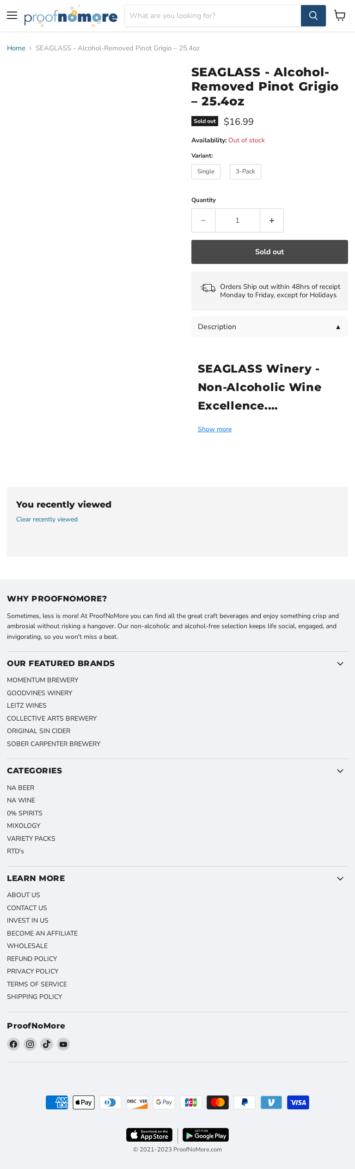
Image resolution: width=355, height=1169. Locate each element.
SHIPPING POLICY (34, 996)
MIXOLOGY (23, 825)
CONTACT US (27, 908)
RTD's (15, 851)
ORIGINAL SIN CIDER (38, 731)
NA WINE (21, 800)
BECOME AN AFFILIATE (42, 933)
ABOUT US (23, 895)
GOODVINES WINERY (39, 693)
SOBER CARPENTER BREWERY (53, 744)
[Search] (313, 15)
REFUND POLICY (32, 959)
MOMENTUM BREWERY (42, 680)
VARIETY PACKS (31, 838)
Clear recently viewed (47, 519)
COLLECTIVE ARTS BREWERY (52, 718)
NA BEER (20, 787)
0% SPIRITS (25, 813)
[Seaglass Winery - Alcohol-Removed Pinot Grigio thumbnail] (21, 81)
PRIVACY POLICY (32, 971)
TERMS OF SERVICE (37, 984)
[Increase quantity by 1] (272, 220)
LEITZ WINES (27, 705)
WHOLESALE (27, 946)
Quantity (203, 200)
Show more (215, 429)
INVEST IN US (28, 920)
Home (16, 48)
